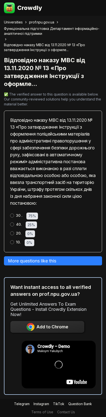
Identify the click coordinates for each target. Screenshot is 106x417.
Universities (13, 22)
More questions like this (32, 260)
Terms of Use (42, 412)
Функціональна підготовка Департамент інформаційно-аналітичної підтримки (51, 31)
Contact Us (66, 412)
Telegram (22, 404)
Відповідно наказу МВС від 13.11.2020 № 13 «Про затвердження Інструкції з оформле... (44, 47)
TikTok (58, 404)
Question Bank (80, 404)
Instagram (41, 404)
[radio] (12, 216)
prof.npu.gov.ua (41, 22)
